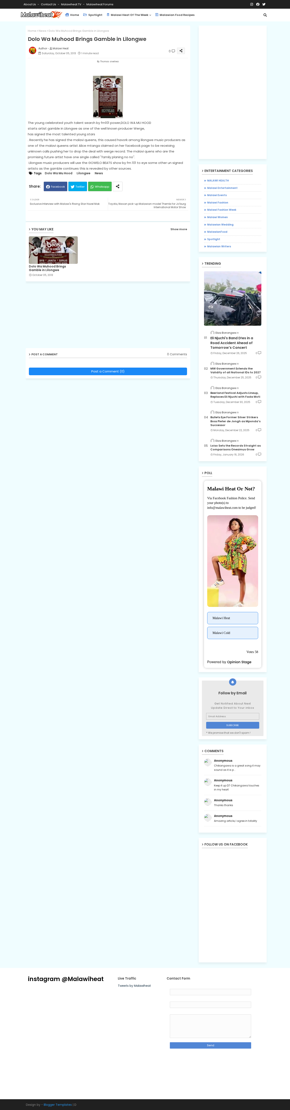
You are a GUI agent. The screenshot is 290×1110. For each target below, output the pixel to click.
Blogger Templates (58, 1105)
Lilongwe (83, 173)
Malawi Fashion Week (221, 210)
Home (74, 15)
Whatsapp (102, 187)
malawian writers (219, 246)
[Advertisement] (111, 316)
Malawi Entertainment (222, 188)
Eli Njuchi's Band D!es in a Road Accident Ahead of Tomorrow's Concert (231, 343)
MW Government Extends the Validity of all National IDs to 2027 (235, 370)
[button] (265, 15)
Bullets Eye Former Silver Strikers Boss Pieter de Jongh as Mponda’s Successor (235, 421)
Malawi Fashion (217, 202)
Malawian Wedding (220, 224)
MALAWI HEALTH (218, 180)
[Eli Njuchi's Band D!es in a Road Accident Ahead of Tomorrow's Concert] (232, 298)
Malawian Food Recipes (176, 15)
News (42, 31)
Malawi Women (217, 217)
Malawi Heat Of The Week (129, 15)
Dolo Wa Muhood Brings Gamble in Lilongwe (47, 268)
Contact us (49, 4)
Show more (178, 229)
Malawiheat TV (71, 4)
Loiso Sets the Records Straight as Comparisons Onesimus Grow (235, 447)
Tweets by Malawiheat (134, 986)
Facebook (58, 187)
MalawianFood (217, 232)
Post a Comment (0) (108, 371)
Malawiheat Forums (99, 4)
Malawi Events (217, 195)
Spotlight (95, 15)
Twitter (80, 187)
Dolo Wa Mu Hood (58, 173)
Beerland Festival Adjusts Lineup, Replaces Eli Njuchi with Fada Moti (235, 395)
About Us (30, 4)
